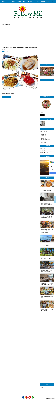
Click (55, 199)
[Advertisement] (20, 37)
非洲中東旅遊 (36, 1)
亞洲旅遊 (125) (43, 134)
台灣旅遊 (8, 1)
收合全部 (45, 131)
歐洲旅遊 (25, 1)
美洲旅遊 (30, 1)
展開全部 (41, 131)
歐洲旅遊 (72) (43, 138)
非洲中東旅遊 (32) (44, 142)
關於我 (3, 1)
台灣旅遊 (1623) (44, 135)
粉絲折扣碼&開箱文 (45, 1)
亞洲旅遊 (19, 1)
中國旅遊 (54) (43, 133)
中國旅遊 (14, 1)
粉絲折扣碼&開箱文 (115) (45, 139)
